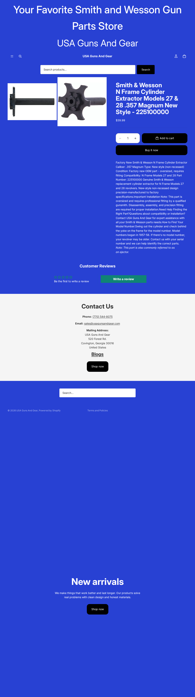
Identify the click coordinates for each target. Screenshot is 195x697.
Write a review (123, 279)
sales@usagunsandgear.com (102, 323)
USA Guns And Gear (27, 410)
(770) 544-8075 (103, 316)
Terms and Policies (97, 410)
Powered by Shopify (50, 410)
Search (145, 69)
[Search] (20, 56)
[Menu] (12, 56)
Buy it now (151, 150)
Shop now (97, 366)
